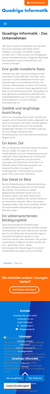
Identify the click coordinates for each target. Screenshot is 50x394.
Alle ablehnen (35, 378)
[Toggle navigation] (5, 23)
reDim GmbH (33, 391)
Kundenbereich (37, 2)
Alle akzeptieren (14, 378)
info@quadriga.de (26, 329)
